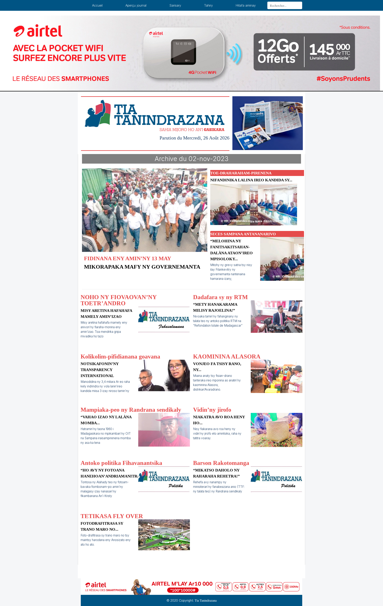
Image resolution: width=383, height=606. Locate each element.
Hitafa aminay (246, 5)
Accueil (97, 5)
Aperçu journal (135, 5)
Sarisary (175, 5)
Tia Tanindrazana (206, 600)
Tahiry (208, 5)
